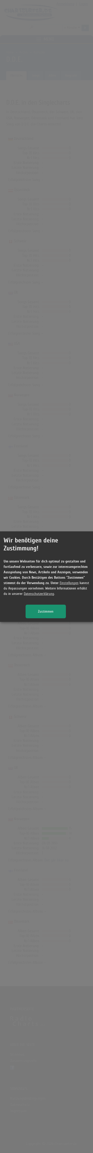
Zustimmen (45, 611)
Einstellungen (69, 583)
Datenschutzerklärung (39, 594)
